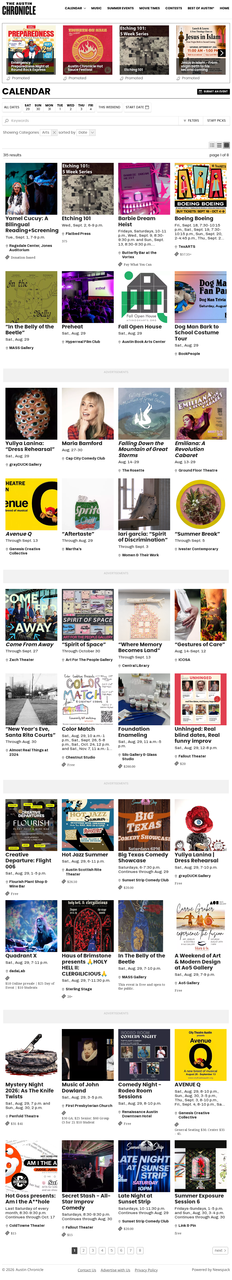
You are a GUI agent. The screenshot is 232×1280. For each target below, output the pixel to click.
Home (224, 8)
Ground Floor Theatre (198, 470)
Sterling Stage (79, 989)
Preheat (72, 327)
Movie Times (149, 8)
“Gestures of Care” (200, 644)
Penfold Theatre (24, 1116)
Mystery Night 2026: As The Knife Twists (29, 1090)
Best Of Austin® (201, 8)
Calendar (73, 8)
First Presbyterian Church (89, 1106)
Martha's (74, 549)
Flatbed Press (78, 234)
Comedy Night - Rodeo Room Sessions (139, 1090)
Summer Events (120, 8)
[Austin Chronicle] (19, 8)
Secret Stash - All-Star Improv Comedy (86, 1202)
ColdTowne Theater (27, 1225)
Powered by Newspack (211, 1269)
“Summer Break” (197, 534)
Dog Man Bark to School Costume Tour (197, 333)
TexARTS (187, 246)
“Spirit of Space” (84, 644)
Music (96, 8)
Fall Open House (140, 327)
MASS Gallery (21, 348)
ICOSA (184, 660)
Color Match (78, 729)
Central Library (135, 666)
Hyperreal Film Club (83, 342)
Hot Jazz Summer (85, 855)
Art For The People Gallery (89, 660)
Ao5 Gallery (189, 983)
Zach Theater (21, 660)
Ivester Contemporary (198, 549)
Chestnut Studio (80, 757)
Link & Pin (187, 1225)
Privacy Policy (146, 1270)
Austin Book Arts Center (144, 342)
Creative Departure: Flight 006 (28, 861)
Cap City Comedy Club (85, 458)
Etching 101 (76, 218)
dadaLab (17, 971)
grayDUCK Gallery (25, 464)
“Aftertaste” (78, 534)
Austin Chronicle (30, 1269)
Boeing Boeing (194, 218)
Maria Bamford (82, 443)
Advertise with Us (115, 1270)
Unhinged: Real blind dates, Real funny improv (197, 735)
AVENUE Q (188, 1084)
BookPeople (189, 354)
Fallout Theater (192, 756)
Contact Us (87, 1270)
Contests (173, 8)
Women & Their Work (140, 555)
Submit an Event (216, 91)
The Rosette (133, 470)
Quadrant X (21, 956)
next (218, 1250)
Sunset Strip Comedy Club (145, 880)
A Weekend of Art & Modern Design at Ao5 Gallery (198, 962)
